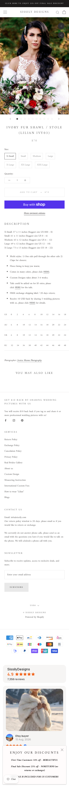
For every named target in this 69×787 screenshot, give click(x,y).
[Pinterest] (22, 420)
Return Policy (10, 439)
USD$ (33, 605)
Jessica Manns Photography (29, 360)
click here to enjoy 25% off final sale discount (34, 3)
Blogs (7, 497)
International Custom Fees (16, 486)
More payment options (34, 213)
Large (50, 156)
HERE (46, 272)
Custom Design (11, 474)
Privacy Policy (10, 457)
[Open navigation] (5, 12)
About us (8, 468)
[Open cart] (64, 12)
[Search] (57, 12)
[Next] (58, 119)
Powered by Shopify (34, 617)
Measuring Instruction (15, 480)
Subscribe (16, 587)
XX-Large (25, 165)
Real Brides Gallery (13, 463)
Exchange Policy (12, 445)
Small (23, 156)
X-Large (10, 165)
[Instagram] (14, 420)
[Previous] (10, 119)
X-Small (10, 156)
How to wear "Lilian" (14, 492)
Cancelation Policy (13, 451)
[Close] (62, 749)
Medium (37, 156)
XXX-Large (42, 165)
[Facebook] (5, 420)
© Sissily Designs (34, 612)
